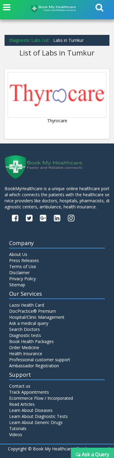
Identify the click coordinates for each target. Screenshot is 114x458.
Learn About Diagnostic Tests (38, 416)
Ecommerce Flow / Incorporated (41, 398)
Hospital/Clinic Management (36, 317)
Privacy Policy (22, 278)
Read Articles (22, 404)
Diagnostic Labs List (29, 40)
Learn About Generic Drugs (36, 422)
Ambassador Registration (34, 366)
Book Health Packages (31, 341)
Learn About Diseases (31, 410)
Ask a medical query (28, 323)
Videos (15, 434)
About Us (18, 254)
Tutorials (17, 428)
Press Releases (24, 260)
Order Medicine (24, 347)
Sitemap (17, 285)
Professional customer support (39, 359)
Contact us (19, 386)
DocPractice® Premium (32, 311)
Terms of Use (22, 266)
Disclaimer (19, 272)
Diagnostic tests (25, 335)
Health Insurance (25, 353)
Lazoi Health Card (26, 305)
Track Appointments (29, 392)
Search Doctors (24, 329)
